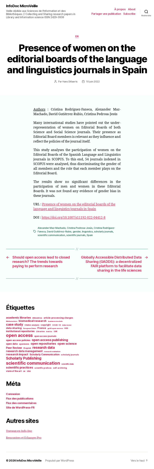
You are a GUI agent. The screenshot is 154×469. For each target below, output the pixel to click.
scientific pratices (42, 368)
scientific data (68, 364)
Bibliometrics (11, 321)
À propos (120, 9)
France (41, 328)
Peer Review (14, 347)
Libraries (40, 331)
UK (24, 371)
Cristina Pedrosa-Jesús (79, 227)
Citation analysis (32, 325)
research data (43, 347)
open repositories (43, 343)
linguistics (87, 231)
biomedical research (32, 320)
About (132, 9)
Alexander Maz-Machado (52, 227)
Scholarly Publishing (23, 358)
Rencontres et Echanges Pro (23, 438)
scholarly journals (103, 231)
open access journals (45, 336)
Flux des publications (19, 398)
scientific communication (51, 235)
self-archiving (60, 368)
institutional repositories (20, 331)
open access (19, 335)
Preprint (27, 348)
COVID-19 (56, 325)
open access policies (18, 340)
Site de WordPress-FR (20, 407)
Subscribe (129, 13)
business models (55, 321)
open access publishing (50, 340)
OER (55, 331)
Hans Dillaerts (69, 81)
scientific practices (19, 367)
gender (77, 231)
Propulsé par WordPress (59, 460)
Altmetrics (37, 318)
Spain (90, 235)
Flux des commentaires (21, 403)
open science (67, 343)
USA (29, 371)
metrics (49, 332)
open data (12, 343)
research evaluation (52, 351)
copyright (46, 325)
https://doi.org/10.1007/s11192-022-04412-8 (73, 218)
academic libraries (18, 317)
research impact (17, 354)
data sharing (14, 328)
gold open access (55, 328)
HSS (66, 328)
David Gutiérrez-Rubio (59, 231)
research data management (24, 351)
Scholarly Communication (45, 354)
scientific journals (75, 235)
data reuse (66, 325)
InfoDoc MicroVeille (22, 6)
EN (77, 36)
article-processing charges (58, 317)
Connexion (13, 394)
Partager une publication (106, 13)
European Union (29, 328)
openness (24, 344)
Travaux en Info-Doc (19, 431)
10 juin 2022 (93, 81)
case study (14, 324)
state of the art (14, 371)
